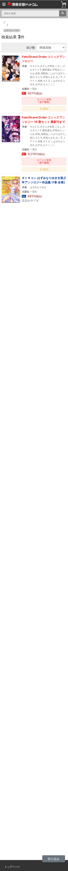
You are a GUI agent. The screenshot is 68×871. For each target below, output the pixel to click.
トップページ (12, 866)
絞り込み (53, 859)
